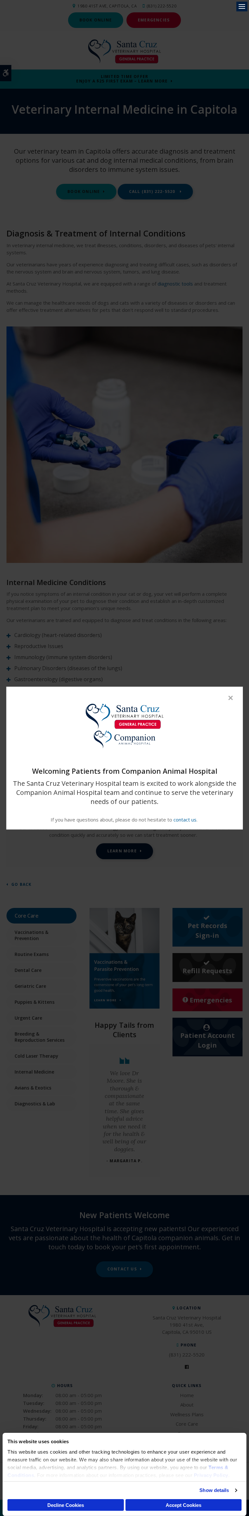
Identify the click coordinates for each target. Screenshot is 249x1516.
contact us (184, 819)
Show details (214, 1490)
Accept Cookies (183, 1505)
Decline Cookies (65, 1505)
